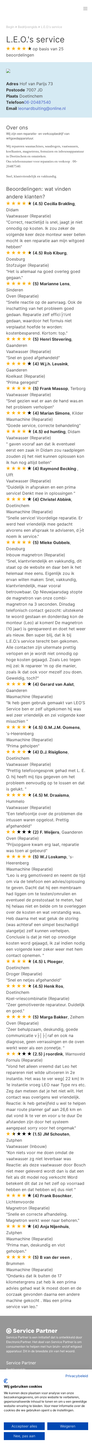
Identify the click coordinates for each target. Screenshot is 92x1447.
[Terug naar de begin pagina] (39, 8)
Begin (10, 27)
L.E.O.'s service (51, 27)
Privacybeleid (76, 1376)
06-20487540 (37, 102)
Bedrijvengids (27, 27)
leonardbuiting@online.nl (42, 108)
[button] (85, 8)
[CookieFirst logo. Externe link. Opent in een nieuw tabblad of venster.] (6, 1381)
